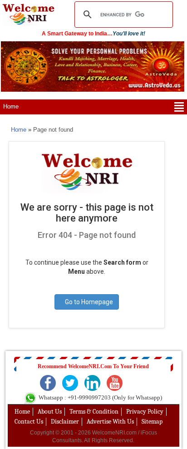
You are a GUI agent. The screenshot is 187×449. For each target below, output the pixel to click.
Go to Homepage (89, 302)
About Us (50, 411)
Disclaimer (65, 421)
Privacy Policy (144, 411)
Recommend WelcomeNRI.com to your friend (93, 366)
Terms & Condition (93, 411)
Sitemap (152, 421)
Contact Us (29, 421)
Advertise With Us (110, 421)
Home (11, 106)
